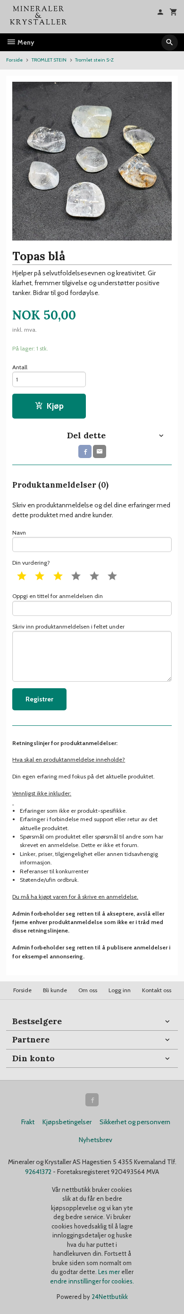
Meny (25, 42)
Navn (19, 532)
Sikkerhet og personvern (135, 1122)
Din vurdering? (31, 562)
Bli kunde (55, 990)
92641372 (38, 1171)
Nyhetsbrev (95, 1139)
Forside (14, 60)
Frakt (27, 1122)
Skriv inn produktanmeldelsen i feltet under (68, 626)
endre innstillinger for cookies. (92, 1281)
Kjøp (55, 406)
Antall (19, 367)
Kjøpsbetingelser (67, 1122)
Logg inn (120, 990)
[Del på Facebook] (85, 451)
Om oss (87, 990)
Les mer (109, 1271)
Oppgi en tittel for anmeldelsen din (57, 595)
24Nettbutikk (110, 1296)
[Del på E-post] (99, 451)
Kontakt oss (156, 990)
